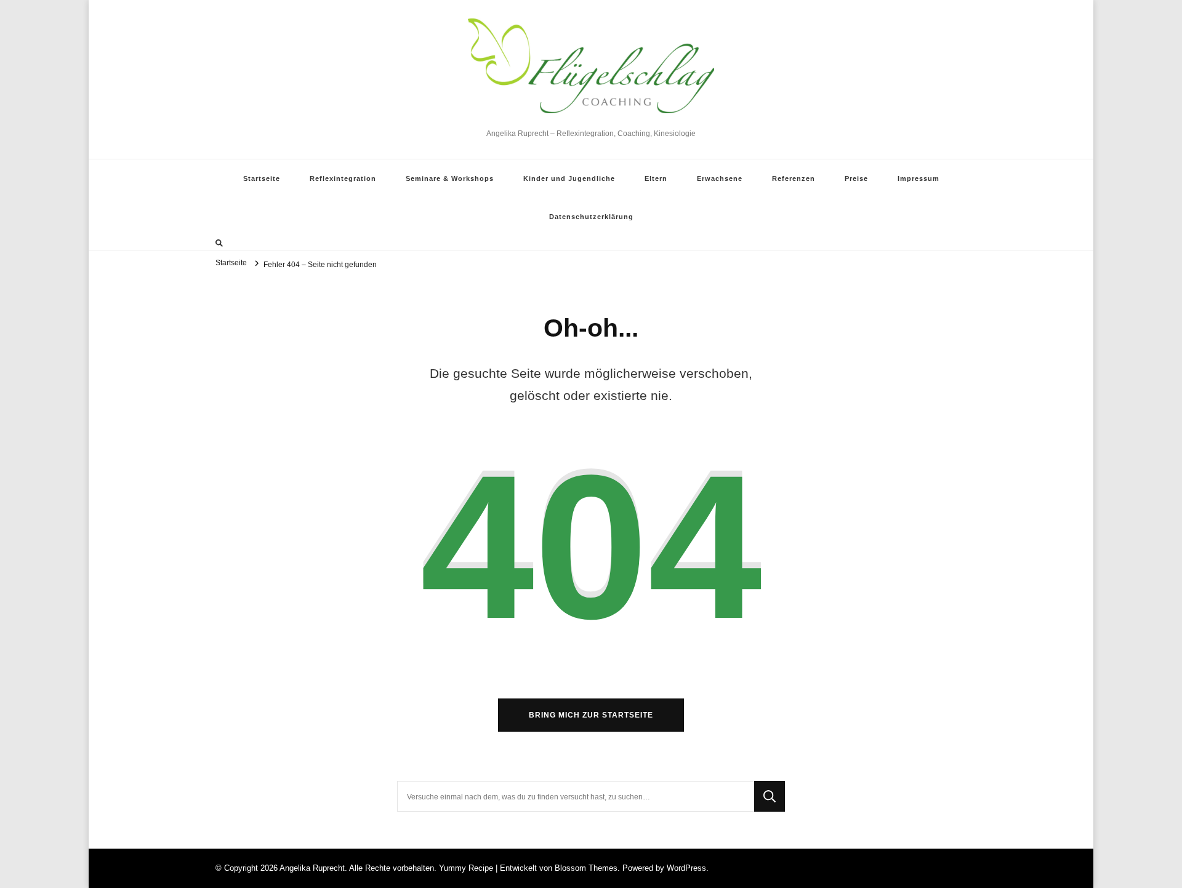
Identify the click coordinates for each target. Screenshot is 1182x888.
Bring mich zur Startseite (591, 715)
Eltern (656, 178)
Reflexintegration (343, 178)
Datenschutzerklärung (591, 216)
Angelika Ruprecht (591, 120)
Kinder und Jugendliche (569, 178)
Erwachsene (719, 178)
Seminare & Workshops (450, 178)
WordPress (686, 868)
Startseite (261, 178)
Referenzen (793, 178)
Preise (856, 178)
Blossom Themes (586, 868)
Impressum (918, 178)
